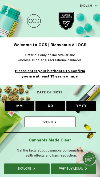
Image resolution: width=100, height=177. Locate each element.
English (86, 5)
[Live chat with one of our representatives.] (89, 158)
